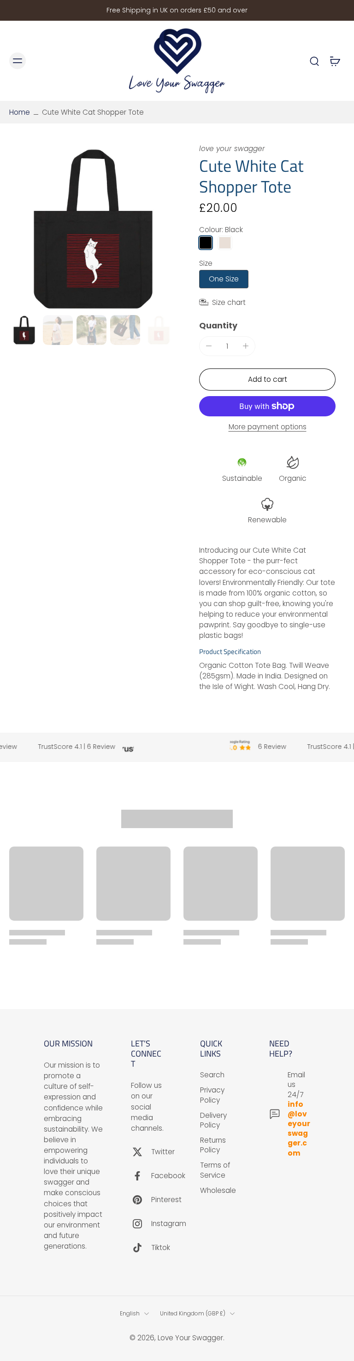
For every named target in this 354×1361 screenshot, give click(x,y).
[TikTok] (141, 1248)
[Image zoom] (93, 227)
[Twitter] (141, 1152)
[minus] (209, 346)
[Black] (205, 242)
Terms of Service (215, 1170)
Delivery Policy (213, 1119)
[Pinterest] (141, 1200)
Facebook (168, 1175)
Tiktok (160, 1247)
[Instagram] (141, 1224)
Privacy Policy (212, 1094)
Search (212, 1075)
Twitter (163, 1152)
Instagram (168, 1223)
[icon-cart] (334, 61)
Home (19, 112)
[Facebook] (141, 1176)
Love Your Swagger (190, 1338)
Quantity (218, 325)
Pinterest (166, 1199)
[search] (314, 61)
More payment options (268, 427)
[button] (267, 379)
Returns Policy (213, 1145)
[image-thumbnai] (24, 330)
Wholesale (218, 1190)
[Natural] (224, 242)
